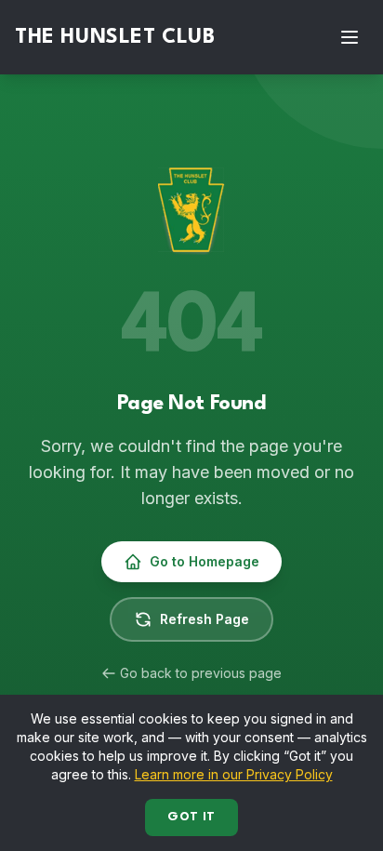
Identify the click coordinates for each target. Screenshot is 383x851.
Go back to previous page (201, 673)
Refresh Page (204, 619)
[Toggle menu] (349, 37)
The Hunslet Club (115, 37)
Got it (191, 817)
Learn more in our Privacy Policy (234, 774)
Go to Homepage (204, 561)
